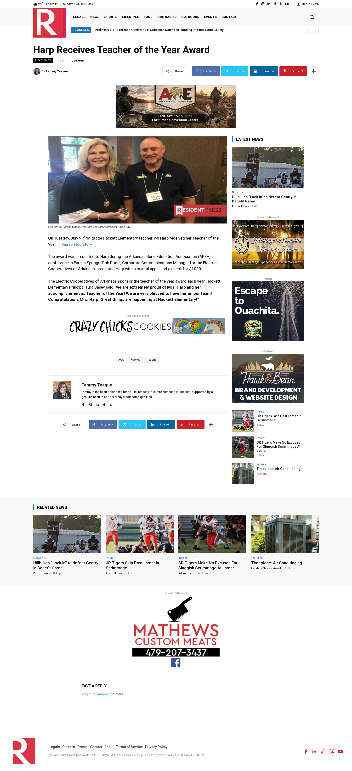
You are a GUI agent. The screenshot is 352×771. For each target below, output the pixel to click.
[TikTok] (275, 4)
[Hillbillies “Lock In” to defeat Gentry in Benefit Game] (268, 167)
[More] (314, 71)
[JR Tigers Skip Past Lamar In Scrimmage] (243, 421)
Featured (262, 464)
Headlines (43, 60)
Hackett (135, 359)
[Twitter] (281, 4)
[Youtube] (287, 4)
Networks (238, 192)
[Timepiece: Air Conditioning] (243, 473)
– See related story (75, 244)
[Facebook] (257, 4)
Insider (261, 411)
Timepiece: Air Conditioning (279, 469)
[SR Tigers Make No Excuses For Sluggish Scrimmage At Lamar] (243, 447)
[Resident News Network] (50, 22)
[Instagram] (263, 4)
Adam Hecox (114, 573)
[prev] (308, 30)
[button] (312, 17)
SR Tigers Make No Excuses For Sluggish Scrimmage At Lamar (278, 447)
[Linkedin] (269, 4)
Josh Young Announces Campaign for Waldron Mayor (133, 30)
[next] (316, 30)
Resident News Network (266, 568)
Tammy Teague (57, 71)
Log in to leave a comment (102, 694)
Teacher (152, 359)
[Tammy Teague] (37, 71)
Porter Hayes (240, 206)
